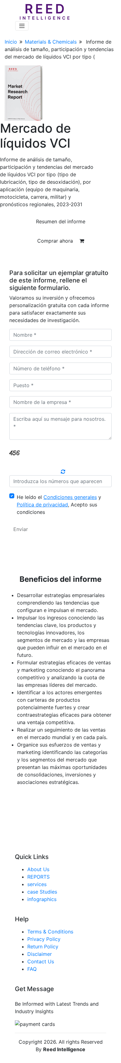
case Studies (42, 892)
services (37, 884)
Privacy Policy (43, 939)
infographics (41, 899)
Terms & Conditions (50, 931)
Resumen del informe (60, 221)
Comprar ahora (55, 241)
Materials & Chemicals (51, 42)
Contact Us (40, 961)
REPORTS (38, 877)
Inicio (11, 42)
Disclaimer (39, 954)
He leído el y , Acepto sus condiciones (59, 504)
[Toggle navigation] (22, 26)
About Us (38, 869)
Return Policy (42, 946)
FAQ (32, 969)
